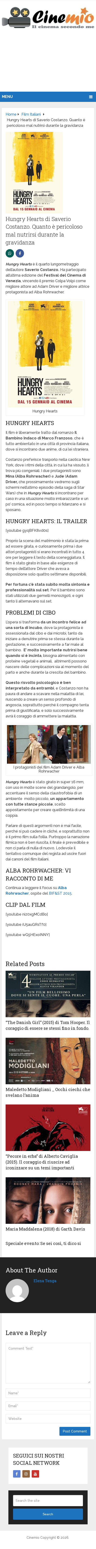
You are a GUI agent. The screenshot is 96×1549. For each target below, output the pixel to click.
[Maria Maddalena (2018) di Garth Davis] (48, 1200)
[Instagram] (26, 1474)
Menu (7, 96)
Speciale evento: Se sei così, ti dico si (43, 1243)
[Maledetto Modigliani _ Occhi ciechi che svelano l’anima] (48, 1061)
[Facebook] (17, 1474)
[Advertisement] (48, 64)
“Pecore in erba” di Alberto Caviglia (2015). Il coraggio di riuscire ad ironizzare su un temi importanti (42, 1162)
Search (48, 1514)
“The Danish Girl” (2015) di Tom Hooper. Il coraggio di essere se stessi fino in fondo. (48, 1025)
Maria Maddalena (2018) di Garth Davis (45, 1229)
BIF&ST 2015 (60, 893)
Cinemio (33, 1537)
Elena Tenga (45, 1280)
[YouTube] (35, 1474)
